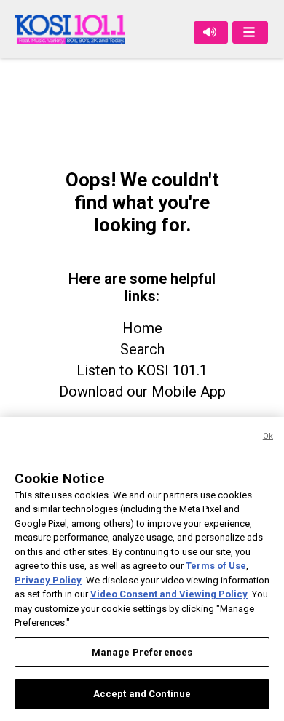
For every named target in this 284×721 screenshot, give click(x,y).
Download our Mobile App (142, 391)
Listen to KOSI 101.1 (142, 370)
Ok (268, 436)
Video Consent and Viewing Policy (169, 594)
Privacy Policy (48, 580)
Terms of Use (216, 565)
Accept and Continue (142, 693)
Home (142, 328)
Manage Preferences (142, 652)
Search (142, 349)
